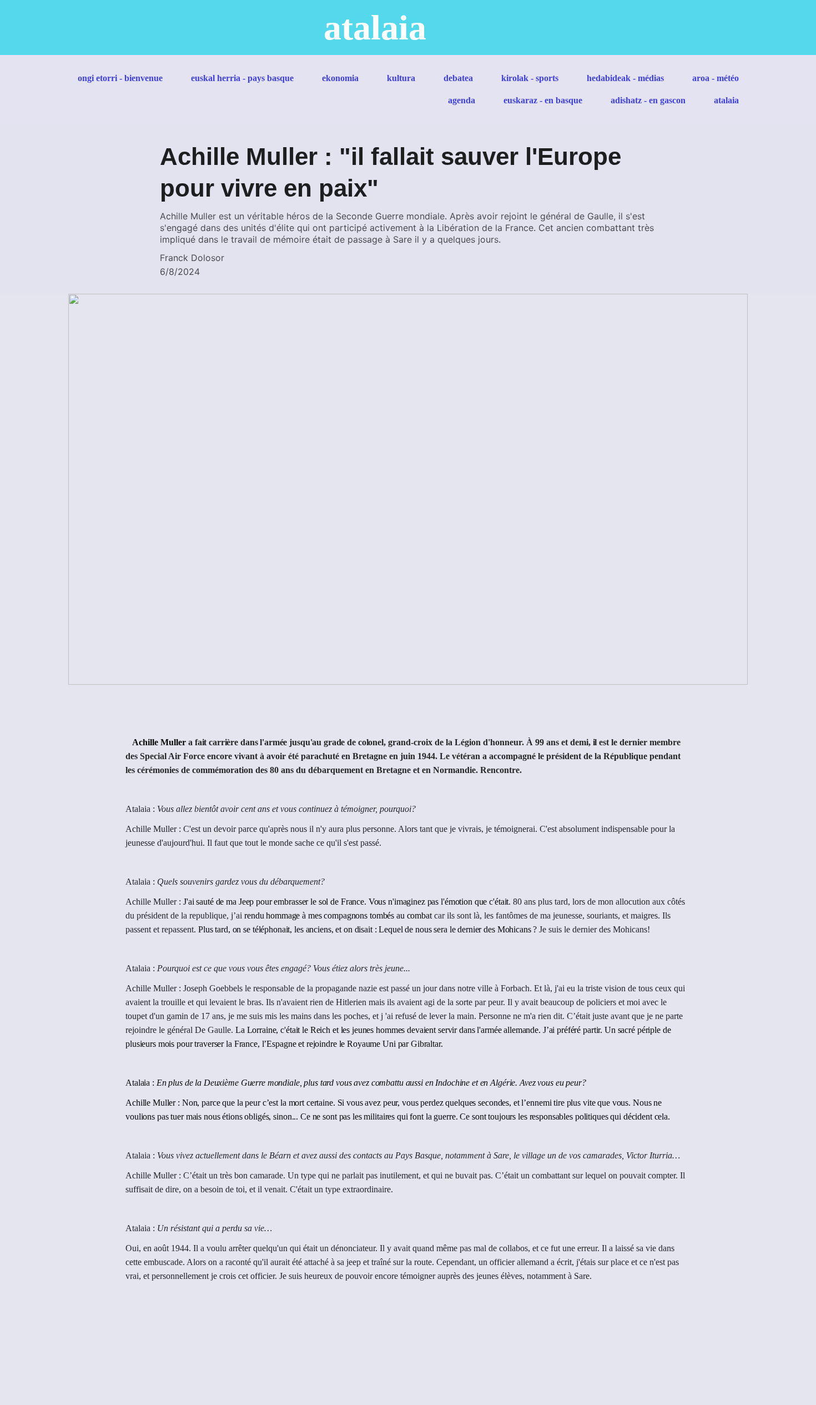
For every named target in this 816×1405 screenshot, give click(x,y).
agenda (461, 100)
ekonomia (340, 78)
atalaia (726, 100)
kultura (401, 78)
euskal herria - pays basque (242, 78)
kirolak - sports (529, 78)
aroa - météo (715, 78)
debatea (458, 78)
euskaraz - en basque (542, 100)
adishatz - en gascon (648, 100)
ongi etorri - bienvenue (120, 78)
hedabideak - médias (625, 78)
